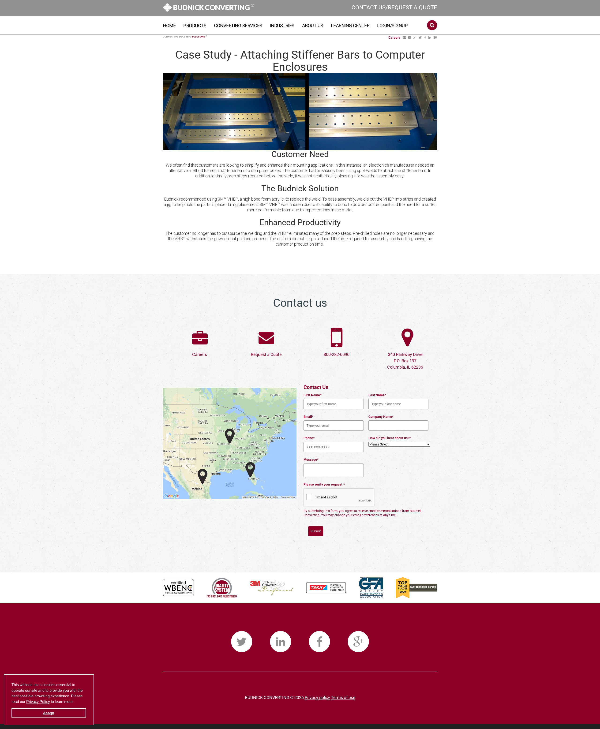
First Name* (312, 395)
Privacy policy (317, 697)
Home (169, 25)
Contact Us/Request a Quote (394, 7)
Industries (282, 25)
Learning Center (350, 25)
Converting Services (238, 25)
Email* (308, 417)
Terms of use (343, 697)
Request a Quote (266, 354)
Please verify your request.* (324, 484)
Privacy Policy (38, 702)
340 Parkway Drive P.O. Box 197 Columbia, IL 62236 (405, 361)
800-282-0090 (336, 354)
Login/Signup (392, 25)
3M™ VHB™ (228, 199)
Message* (311, 459)
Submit (316, 531)
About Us (312, 25)
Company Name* (381, 417)
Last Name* (377, 395)
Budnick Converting (213, 7)
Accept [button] (48, 713)
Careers (199, 354)
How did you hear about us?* (389, 438)
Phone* (309, 438)
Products (194, 25)
